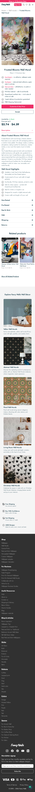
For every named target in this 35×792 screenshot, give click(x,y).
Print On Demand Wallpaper (10, 575)
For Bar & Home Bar (7, 727)
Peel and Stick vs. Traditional (10, 629)
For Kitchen (4, 737)
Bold (2, 648)
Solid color (4, 686)
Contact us (4, 600)
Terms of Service (12, 785)
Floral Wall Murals (10, 407)
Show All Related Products (10, 276)
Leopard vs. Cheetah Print (9, 627)
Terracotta (4, 716)
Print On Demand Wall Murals (10, 578)
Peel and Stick (9, 87)
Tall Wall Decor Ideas (7, 635)
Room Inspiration (6, 621)
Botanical (4, 651)
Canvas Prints (5, 548)
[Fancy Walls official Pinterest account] (17, 750)
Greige (3, 700)
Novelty (3, 662)
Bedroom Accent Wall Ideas (10, 632)
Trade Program (5, 573)
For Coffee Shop (6, 732)
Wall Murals (4, 546)
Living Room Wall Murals (13, 447)
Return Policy (5, 605)
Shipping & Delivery (7, 602)
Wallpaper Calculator (7, 562)
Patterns (4, 669)
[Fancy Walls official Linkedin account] (28, 750)
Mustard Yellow (6, 702)
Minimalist (4, 659)
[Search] (24, 5)
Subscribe (17, 771)
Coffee (3, 673)
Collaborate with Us (7, 581)
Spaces (4, 720)
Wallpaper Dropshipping (9, 570)
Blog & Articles (7, 618)
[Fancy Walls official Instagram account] (7, 750)
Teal (2, 713)
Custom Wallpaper (7, 556)
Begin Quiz (18, 5)
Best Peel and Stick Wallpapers (10, 638)
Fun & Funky (5, 656)
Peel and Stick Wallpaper (9, 551)
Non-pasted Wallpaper (8, 554)
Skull (2, 683)
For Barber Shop (6, 729)
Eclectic (3, 654)
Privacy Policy (24, 785)
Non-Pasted (8, 77)
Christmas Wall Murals (12, 485)
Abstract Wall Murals (11, 367)
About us (4, 597)
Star (2, 689)
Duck (3, 678)
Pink (2, 705)
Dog (2, 681)
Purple (3, 708)
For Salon (4, 740)
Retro (3, 665)
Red (2, 710)
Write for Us (5, 583)
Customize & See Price (17, 106)
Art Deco (4, 646)
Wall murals (13, 10)
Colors (4, 696)
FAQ (2, 594)
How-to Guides (6, 608)
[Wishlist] (27, 5)
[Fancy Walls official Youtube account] (22, 750)
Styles (3, 642)
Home (3, 10)
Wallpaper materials (7, 613)
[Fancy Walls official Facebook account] (12, 750)
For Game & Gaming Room (9, 735)
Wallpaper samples (7, 559)
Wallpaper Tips (5, 624)
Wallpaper (4, 543)
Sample (17, 112)
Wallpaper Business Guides (9, 586)
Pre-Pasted (8, 82)
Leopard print (5, 675)
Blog (2, 610)
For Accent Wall (6, 724)
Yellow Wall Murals (10, 329)
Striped (3, 692)
